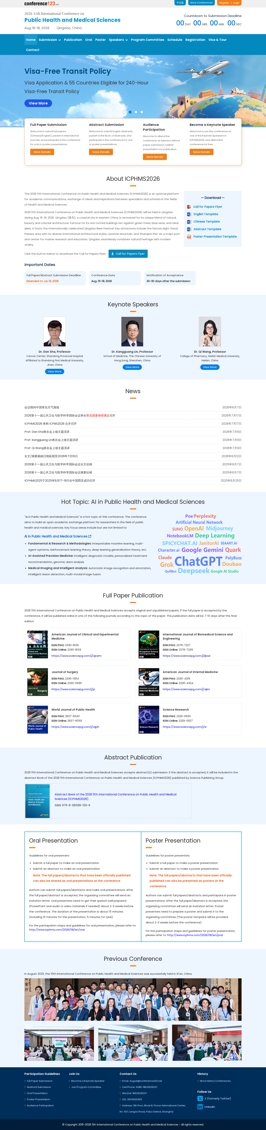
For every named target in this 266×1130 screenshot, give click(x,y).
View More (55, 371)
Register (224, 3)
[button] (124, 112)
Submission (48, 40)
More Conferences (201, 2)
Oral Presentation (37, 1093)
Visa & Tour (217, 40)
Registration (195, 40)
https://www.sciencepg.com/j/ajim (186, 689)
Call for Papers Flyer (207, 207)
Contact (32, 50)
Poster (100, 40)
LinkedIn (210, 1107)
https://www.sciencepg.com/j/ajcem (77, 656)
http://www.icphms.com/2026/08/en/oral (57, 930)
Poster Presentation (38, 1099)
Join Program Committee (86, 1087)
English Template (206, 214)
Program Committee (147, 40)
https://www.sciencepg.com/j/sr (185, 727)
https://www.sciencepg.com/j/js (73, 689)
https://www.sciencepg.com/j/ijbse (186, 656)
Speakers (116, 40)
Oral (88, 40)
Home (30, 40)
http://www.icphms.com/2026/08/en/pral (195, 935)
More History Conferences (215, 1081)
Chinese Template (207, 221)
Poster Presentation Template (215, 236)
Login (236, 3)
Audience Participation (40, 1105)
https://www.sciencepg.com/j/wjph (75, 727)
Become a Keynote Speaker (88, 1081)
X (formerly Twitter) (218, 1098)
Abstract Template (207, 229)
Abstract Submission (39, 1087)
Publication (73, 40)
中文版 (180, 2)
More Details (42, 152)
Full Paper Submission (39, 1081)
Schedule (174, 40)
